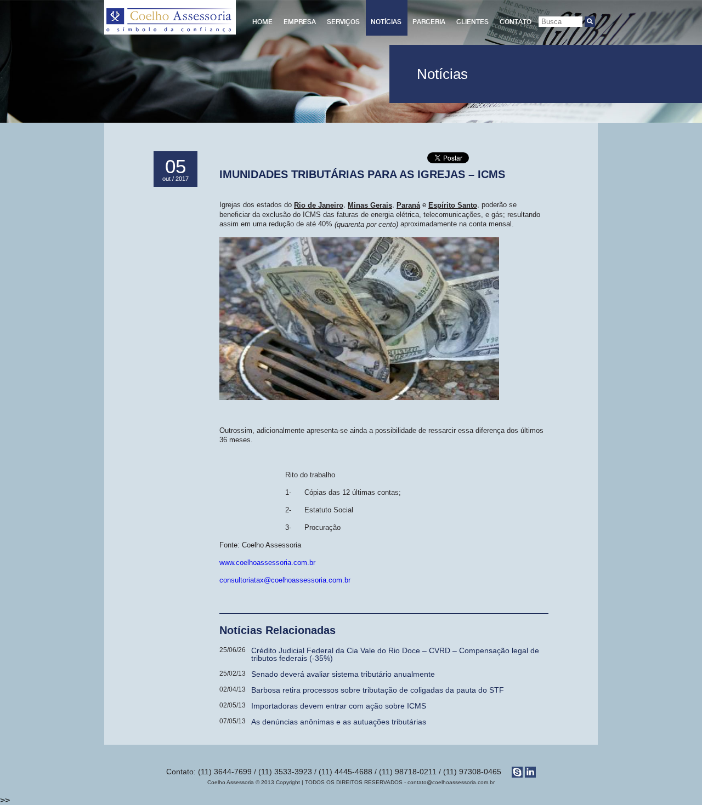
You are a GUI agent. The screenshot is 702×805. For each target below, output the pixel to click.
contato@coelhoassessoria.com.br (451, 782)
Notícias (386, 22)
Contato (515, 22)
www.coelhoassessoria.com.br (267, 562)
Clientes (472, 22)
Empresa (300, 22)
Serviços (343, 22)
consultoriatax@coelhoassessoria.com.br (284, 580)
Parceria (428, 22)
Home (262, 22)
